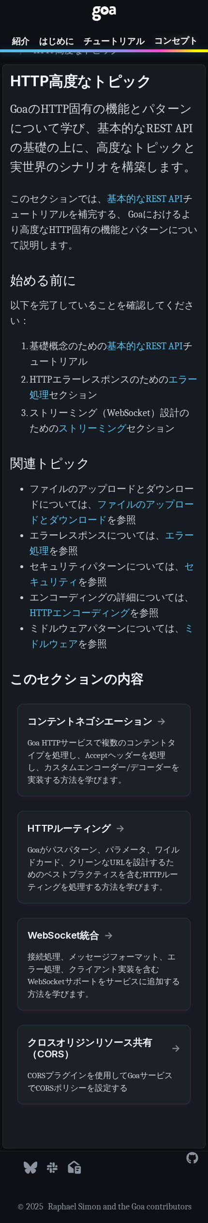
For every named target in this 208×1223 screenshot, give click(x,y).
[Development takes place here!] (192, 1158)
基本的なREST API (145, 198)
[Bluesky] (30, 1168)
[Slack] (52, 1168)
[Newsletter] (74, 1168)
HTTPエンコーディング (80, 613)
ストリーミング (92, 428)
